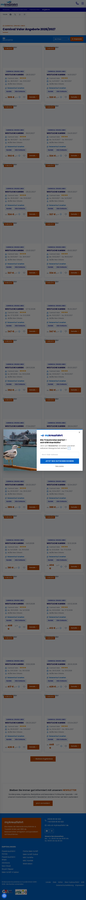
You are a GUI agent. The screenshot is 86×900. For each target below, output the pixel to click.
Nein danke (59, 466)
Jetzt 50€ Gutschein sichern (59, 461)
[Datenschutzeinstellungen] (4, 895)
